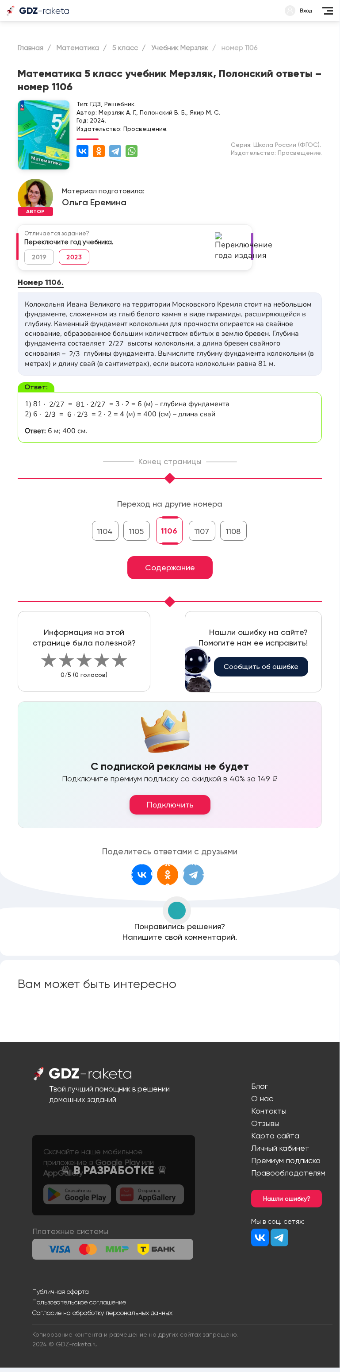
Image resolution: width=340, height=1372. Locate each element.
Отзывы (265, 1123)
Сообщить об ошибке (261, 666)
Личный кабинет (280, 1148)
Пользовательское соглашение (79, 1302)
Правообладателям (288, 1172)
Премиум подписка (286, 1160)
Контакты (269, 1110)
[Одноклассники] (99, 151)
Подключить (170, 804)
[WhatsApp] (132, 151)
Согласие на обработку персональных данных (102, 1312)
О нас (262, 1098)
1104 (105, 531)
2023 (74, 257)
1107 (202, 531)
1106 (169, 531)
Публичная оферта (60, 1291)
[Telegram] (115, 151)
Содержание (170, 567)
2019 (39, 257)
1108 (233, 531)
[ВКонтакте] (82, 151)
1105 (136, 531)
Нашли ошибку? (286, 1198)
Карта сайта (275, 1135)
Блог (259, 1086)
